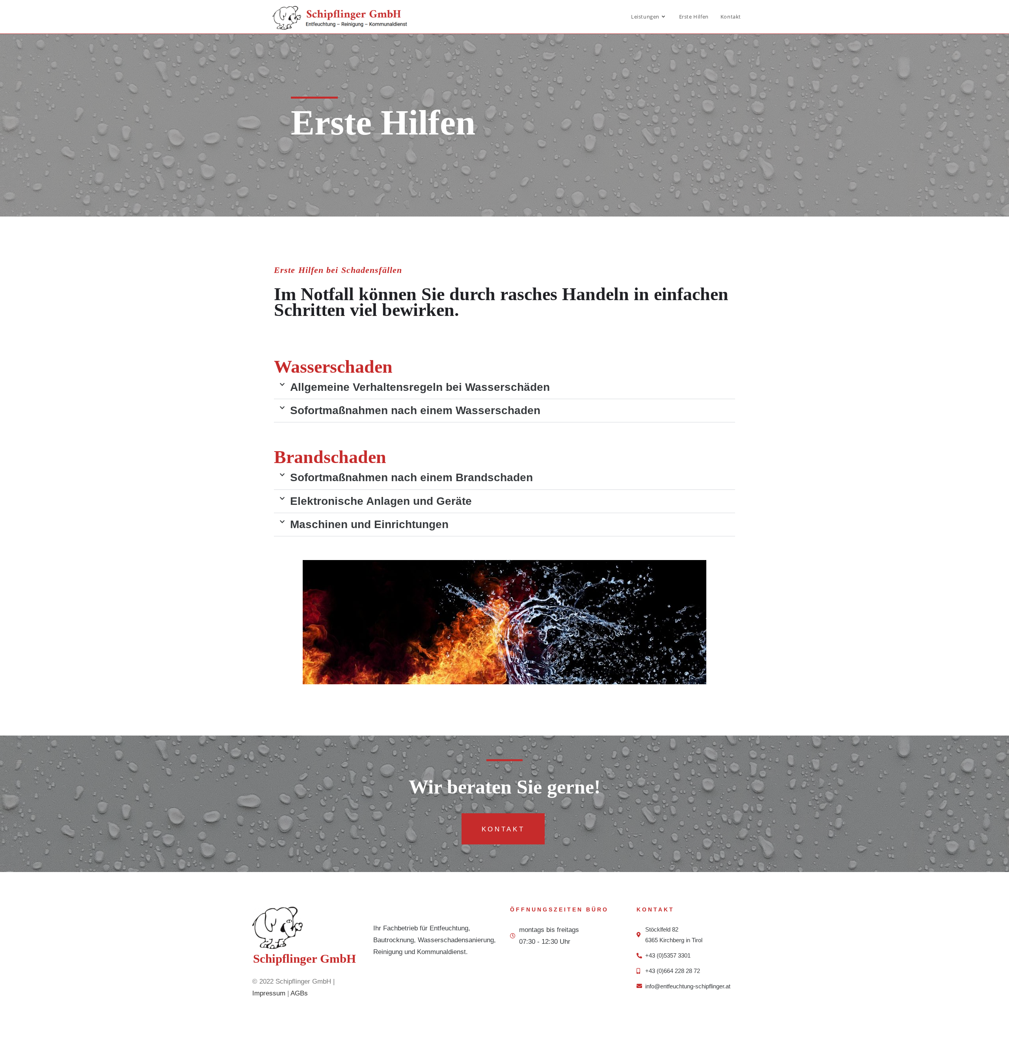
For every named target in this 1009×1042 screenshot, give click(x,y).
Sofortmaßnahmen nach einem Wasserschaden (415, 410)
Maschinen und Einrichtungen (369, 524)
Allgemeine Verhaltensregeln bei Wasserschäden (420, 387)
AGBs (299, 993)
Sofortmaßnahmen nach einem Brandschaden (411, 477)
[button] (504, 387)
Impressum (268, 993)
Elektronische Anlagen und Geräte (381, 501)
